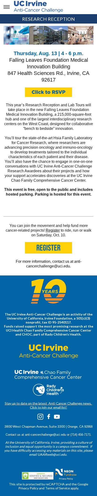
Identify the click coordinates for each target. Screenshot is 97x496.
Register (53, 230)
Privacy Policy (66, 478)
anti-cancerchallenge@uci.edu (45, 434)
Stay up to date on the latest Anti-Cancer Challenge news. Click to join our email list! (48, 405)
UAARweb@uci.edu (52, 454)
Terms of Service (57, 488)
